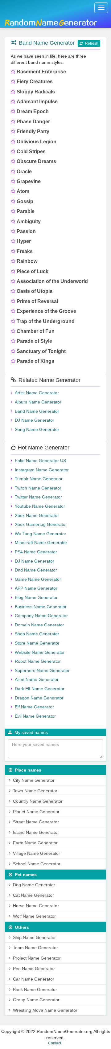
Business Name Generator (41, 606)
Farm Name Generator (35, 842)
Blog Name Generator (36, 597)
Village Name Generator (36, 853)
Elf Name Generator (34, 706)
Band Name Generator (47, 43)
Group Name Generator (36, 999)
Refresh (91, 43)
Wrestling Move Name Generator (45, 1010)
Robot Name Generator (38, 661)
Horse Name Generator (36, 905)
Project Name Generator (37, 958)
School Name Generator (36, 863)
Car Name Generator (33, 979)
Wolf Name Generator (34, 916)
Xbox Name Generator (37, 515)
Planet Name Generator (36, 811)
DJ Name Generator (34, 420)
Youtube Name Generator (40, 506)
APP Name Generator (36, 588)
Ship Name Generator (34, 937)
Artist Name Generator (37, 392)
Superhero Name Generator (42, 670)
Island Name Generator (36, 832)
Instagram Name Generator (42, 469)
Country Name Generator (38, 801)
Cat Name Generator (33, 895)
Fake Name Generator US (40, 460)
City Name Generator (34, 780)
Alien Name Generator (37, 679)
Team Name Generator (35, 947)
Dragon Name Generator (39, 697)
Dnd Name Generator (36, 570)
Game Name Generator (38, 579)
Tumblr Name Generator (39, 478)
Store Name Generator (37, 643)
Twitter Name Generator (38, 496)
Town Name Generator (35, 790)
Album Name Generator (38, 402)
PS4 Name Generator (36, 551)
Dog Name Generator (34, 884)
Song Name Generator (37, 429)
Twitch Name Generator (38, 488)
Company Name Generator (41, 615)
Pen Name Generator (34, 968)
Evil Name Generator (35, 716)
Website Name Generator (40, 652)
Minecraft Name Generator (41, 542)
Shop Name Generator (37, 633)
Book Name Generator (35, 989)
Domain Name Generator (39, 624)
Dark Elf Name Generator (39, 688)
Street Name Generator (36, 821)
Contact (54, 1043)
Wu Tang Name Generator (40, 533)
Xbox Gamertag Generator (41, 524)
